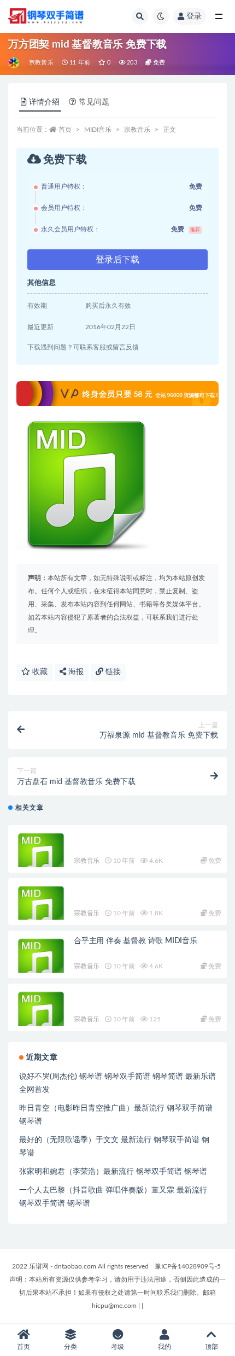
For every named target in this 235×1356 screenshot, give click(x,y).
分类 (70, 1346)
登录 (194, 16)
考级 (117, 1346)
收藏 (39, 672)
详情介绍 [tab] (44, 102)
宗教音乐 (41, 63)
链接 (112, 672)
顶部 (211, 1346)
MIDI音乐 (97, 129)
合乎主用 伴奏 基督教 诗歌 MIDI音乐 (135, 941)
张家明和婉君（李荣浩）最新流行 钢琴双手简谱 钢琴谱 (113, 1172)
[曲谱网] (14, 62)
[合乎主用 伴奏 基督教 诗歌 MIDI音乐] (41, 963)
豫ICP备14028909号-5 (188, 1266)
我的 (164, 1346)
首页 (65, 129)
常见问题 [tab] (94, 102)
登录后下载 (117, 259)
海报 (75, 672)
